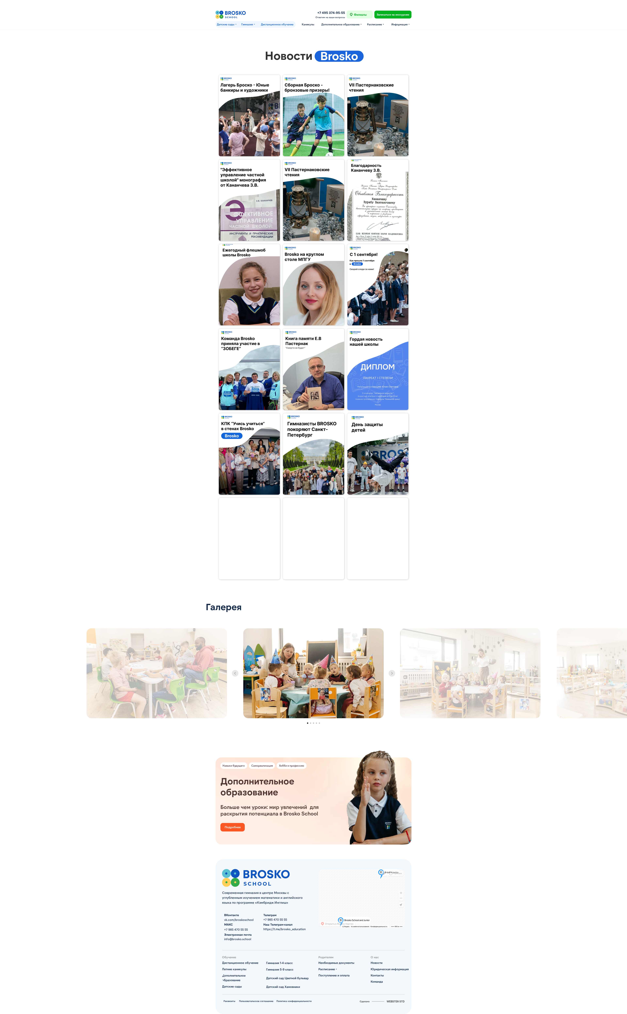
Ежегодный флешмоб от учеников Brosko (240, 253)
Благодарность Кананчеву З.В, (373, 166)
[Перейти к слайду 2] (310, 723)
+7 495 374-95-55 (331, 13)
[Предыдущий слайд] (235, 673)
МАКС (228, 924)
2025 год (358, 251)
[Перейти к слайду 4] (316, 723)
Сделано (365, 1001)
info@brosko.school (237, 939)
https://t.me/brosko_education (284, 929)
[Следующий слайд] (392, 673)
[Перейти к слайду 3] (313, 723)
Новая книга (232, 166)
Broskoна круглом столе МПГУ (309, 251)
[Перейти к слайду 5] (319, 723)
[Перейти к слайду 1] (307, 723)
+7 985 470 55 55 (275, 919)
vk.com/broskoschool (239, 920)
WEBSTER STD (396, 1001)
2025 (355, 505)
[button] (392, 14)
